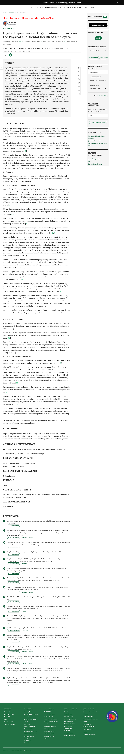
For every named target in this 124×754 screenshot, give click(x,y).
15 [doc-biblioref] (7, 392)
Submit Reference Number (98, 122)
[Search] (117, 2)
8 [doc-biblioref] (23, 267)
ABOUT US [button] (38, 7)
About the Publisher (9, 714)
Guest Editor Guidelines (50, 726)
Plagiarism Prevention (69, 723)
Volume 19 (11, 12)
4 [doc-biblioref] (13, 214)
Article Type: (94, 85)
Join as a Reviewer (94, 141)
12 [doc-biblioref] (12, 328)
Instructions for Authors (30, 733)
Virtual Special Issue (49, 728)
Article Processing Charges (31, 714)
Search (103, 95)
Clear (96, 95)
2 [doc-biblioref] (9, 205)
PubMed (31, 537)
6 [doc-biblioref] (54, 233)
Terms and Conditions (9, 750)
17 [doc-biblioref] (5, 416)
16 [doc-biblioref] (17, 404)
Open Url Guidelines (9, 724)
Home (30, 7)
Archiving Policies (29, 712)
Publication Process (49, 733)
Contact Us (28, 750)
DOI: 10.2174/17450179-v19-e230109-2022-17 (17, 51)
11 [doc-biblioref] (5, 315)
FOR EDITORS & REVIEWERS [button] (72, 7)
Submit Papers (98, 25)
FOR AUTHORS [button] (89, 7)
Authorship (27, 724)
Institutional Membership (30, 731)
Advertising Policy (94, 159)
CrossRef (24, 537)
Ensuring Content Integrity (51, 719)
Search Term (92, 68)
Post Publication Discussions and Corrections (68, 728)
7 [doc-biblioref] (25, 255)
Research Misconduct (69, 735)
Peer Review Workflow (49, 731)
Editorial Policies (48, 716)
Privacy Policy (20, 750)
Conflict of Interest (68, 716)
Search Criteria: (95, 77)
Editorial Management (49, 714)
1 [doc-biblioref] (25, 151)
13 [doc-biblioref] (9, 338)
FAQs (5, 719)
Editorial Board (8, 717)
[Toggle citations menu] (14, 547)
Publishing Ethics (68, 733)
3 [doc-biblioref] (11, 214)
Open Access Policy (9, 722)
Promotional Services (95, 164)
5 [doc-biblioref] (28, 223)
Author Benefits (28, 717)
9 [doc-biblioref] (22, 279)
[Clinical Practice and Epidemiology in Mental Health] (112, 716)
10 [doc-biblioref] (60, 291)
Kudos (90, 161)
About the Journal (8, 712)
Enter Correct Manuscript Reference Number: (97, 110)
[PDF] (10, 54)
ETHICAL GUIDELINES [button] (52, 7)
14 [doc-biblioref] (17, 383)
